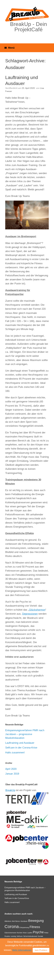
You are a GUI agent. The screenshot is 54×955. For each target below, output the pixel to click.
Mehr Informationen (21, 950)
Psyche (38, 932)
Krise (25, 933)
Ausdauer (24, 921)
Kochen (19, 933)
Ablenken (7, 921)
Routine (7, 936)
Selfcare (20, 936)
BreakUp (10, 790)
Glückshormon (37, 609)
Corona (11, 926)
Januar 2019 (12, 773)
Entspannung (24, 927)
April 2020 (10, 769)
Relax (46, 933)
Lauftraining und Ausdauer (19, 742)
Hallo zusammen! (15, 752)
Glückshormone (10, 933)
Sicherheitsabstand (30, 936)
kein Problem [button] (41, 950)
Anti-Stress (16, 921)
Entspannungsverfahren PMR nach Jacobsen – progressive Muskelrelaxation (24, 734)
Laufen (29, 933)
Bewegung (36, 921)
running (13, 936)
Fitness (35, 927)
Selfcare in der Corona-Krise (21, 747)
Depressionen (30, 613)
